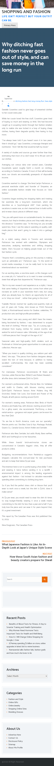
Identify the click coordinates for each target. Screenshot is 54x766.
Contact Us (13, 738)
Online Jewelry (14, 705)
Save (46, 101)
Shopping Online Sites (17, 709)
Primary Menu (10, 25)
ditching (18, 101)
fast (29, 101)
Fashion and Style (15, 699)
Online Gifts (13, 702)
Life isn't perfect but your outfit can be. (27, 18)
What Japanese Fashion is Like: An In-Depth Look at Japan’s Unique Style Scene (27, 546)
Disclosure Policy (15, 741)
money (37, 101)
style (50, 101)
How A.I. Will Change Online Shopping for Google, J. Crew (25, 638)
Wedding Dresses (15, 712)
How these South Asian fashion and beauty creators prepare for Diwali (31, 558)
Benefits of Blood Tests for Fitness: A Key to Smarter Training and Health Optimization (26, 625)
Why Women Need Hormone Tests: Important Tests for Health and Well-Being (24, 632)
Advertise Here (14, 735)
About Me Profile (15, 747)
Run (42, 101)
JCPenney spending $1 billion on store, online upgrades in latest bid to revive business (26, 645)
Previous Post (8, 541)
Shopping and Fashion (26, 11)
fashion (25, 101)
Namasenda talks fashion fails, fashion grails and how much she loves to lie (26, 651)
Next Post (47, 553)
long (33, 101)
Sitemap (11, 744)
